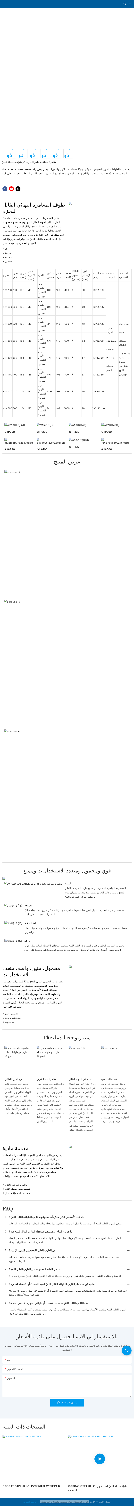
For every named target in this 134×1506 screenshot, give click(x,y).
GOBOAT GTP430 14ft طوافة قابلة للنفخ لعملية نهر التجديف (97, 1488)
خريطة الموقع (30, 1501)
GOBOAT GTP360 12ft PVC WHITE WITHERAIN (31, 1486)
